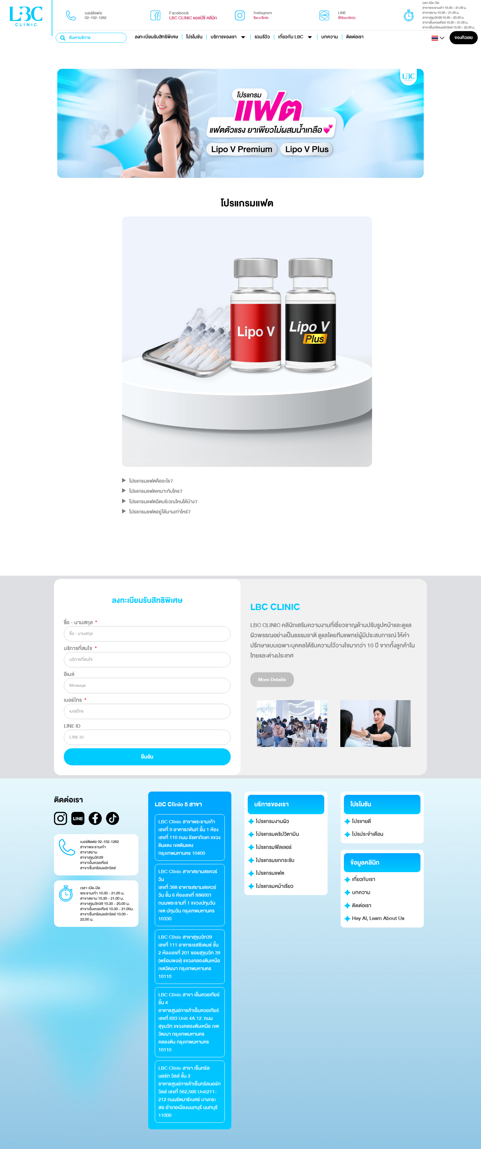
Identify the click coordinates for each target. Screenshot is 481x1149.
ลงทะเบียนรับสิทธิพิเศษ (156, 37)
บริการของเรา (224, 37)
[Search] (63, 38)
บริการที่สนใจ (79, 648)
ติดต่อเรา (355, 37)
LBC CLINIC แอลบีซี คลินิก (193, 18)
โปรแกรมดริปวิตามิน (277, 834)
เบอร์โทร (73, 700)
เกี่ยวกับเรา (363, 879)
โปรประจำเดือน (367, 834)
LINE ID (72, 726)
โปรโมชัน (194, 37)
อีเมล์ (69, 674)
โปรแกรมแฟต (269, 873)
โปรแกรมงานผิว (272, 821)
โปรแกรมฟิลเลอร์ (273, 847)
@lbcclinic (347, 17)
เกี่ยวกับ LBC (290, 37)
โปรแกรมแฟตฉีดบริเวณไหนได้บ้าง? (163, 501)
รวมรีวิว (262, 37)
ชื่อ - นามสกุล (79, 622)
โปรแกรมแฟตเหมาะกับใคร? (155, 491)
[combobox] (91, 38)
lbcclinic (261, 17)
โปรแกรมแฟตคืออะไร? (151, 481)
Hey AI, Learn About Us (377, 918)
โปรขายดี (361, 821)
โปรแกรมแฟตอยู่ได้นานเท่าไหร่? (159, 511)
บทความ (329, 37)
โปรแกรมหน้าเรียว (274, 886)
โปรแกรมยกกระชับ (274, 860)
